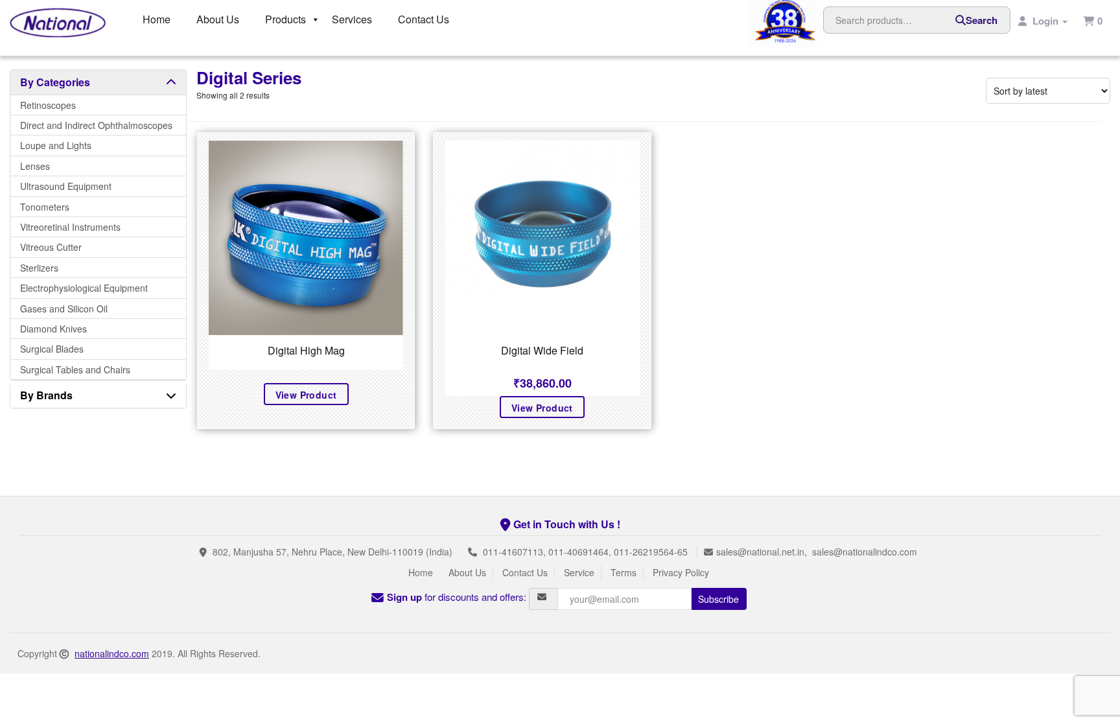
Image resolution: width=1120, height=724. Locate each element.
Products (285, 19)
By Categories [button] (55, 82)
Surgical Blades (52, 348)
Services (352, 19)
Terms (623, 572)
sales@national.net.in (760, 551)
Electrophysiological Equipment (84, 287)
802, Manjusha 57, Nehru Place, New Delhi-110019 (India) (332, 551)
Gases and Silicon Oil (64, 308)
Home (156, 19)
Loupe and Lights (55, 145)
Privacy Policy (681, 572)
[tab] (98, 82)
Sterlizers (39, 267)
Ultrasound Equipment (65, 186)
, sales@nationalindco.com (860, 551)
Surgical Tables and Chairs (75, 369)
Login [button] (1045, 21)
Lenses (35, 165)
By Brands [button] (46, 395)
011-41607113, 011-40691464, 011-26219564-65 (585, 551)
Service (579, 572)
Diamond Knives (53, 328)
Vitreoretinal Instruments (70, 226)
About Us (217, 19)
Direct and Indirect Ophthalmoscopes (96, 125)
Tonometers (44, 206)
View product (306, 394)
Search (982, 20)
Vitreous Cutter (51, 246)
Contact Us (423, 19)
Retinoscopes (48, 105)
